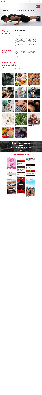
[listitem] (8, 79)
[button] (29, 1)
